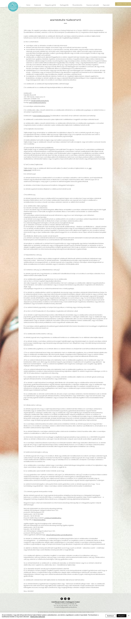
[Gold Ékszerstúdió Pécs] (62, 599)
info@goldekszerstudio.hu (40, 101)
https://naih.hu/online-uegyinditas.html (59, 535)
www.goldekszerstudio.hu (37, 103)
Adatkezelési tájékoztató (37, 617)
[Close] (129, 615)
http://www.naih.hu (39, 520)
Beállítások (110, 616)
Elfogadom (121, 616)
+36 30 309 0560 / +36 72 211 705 (67, 605)
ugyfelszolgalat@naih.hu (52, 518)
